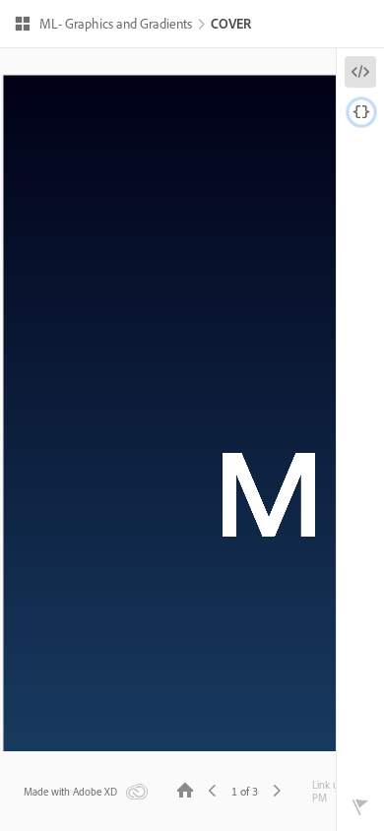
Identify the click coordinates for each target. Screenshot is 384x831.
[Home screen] (185, 789)
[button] (103, 25)
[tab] (360, 72)
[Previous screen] (212, 789)
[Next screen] (276, 789)
